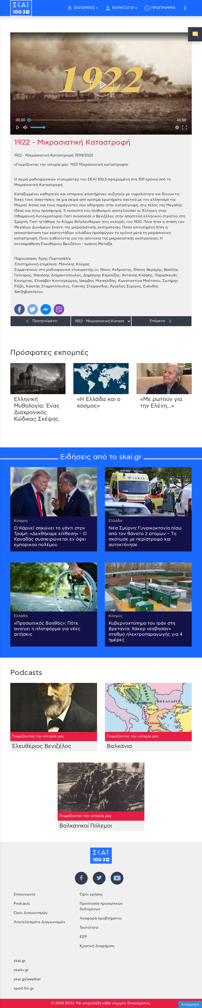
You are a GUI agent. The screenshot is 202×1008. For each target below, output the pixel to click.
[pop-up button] (177, 127)
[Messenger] (46, 309)
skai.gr (20, 960)
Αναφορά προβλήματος (101, 918)
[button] (185, 8)
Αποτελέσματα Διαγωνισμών (39, 922)
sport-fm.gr (24, 988)
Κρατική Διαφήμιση (97, 946)
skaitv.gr (21, 970)
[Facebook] (19, 309)
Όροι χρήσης (91, 894)
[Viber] (59, 309)
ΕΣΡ (83, 936)
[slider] (101, 120)
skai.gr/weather (27, 979)
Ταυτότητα (89, 927)
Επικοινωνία (24, 894)
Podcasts (22, 903)
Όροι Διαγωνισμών (31, 913)
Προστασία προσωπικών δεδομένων (101, 906)
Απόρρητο (190, 1004)
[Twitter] (32, 309)
